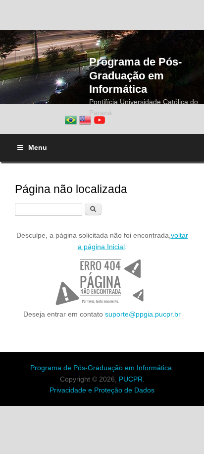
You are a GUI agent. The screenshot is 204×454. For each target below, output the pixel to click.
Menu (37, 147)
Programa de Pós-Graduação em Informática (135, 75)
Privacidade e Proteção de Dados (102, 390)
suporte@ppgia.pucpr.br (143, 314)
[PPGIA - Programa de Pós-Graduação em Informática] (71, 120)
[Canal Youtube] (99, 120)
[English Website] (85, 120)
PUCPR (131, 379)
